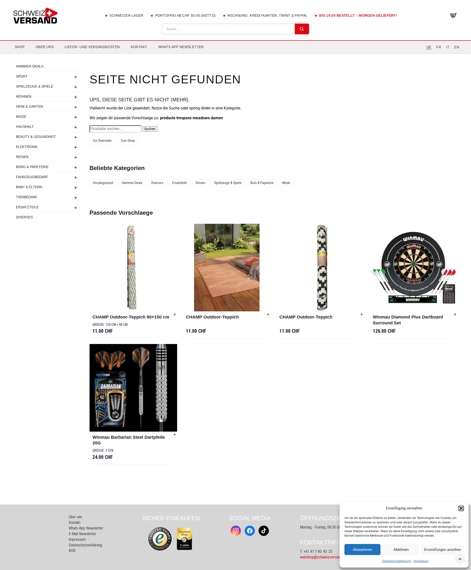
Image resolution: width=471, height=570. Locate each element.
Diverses (24, 217)
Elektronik (27, 147)
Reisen (22, 157)
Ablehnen (401, 549)
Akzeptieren (362, 549)
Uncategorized (103, 183)
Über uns (45, 47)
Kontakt (139, 47)
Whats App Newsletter (181, 47)
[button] (461, 508)
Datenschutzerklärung (396, 561)
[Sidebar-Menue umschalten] (235, 53)
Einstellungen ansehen (442, 549)
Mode (21, 117)
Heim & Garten (29, 106)
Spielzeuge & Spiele (34, 86)
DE (429, 47)
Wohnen (23, 96)
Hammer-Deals (29, 66)
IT (447, 47)
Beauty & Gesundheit (36, 137)
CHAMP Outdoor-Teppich (212, 317)
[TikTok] (264, 531)
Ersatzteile (27, 207)
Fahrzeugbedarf (32, 177)
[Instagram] (236, 531)
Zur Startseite (102, 141)
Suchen (150, 129)
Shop (20, 47)
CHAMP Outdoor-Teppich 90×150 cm (130, 317)
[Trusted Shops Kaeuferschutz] (160, 538)
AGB (72, 550)
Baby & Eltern (29, 187)
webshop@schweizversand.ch (323, 557)
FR (438, 47)
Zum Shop (127, 141)
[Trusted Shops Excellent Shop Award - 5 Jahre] (184, 539)
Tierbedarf (27, 197)
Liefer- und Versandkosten (92, 47)
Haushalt (25, 127)
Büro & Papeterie (32, 167)
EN (456, 47)
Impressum (421, 561)
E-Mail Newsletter (82, 533)
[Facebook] (250, 531)
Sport (22, 76)
